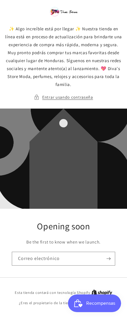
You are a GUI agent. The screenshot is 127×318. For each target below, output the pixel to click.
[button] (63, 97)
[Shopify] (102, 292)
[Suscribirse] (108, 259)
